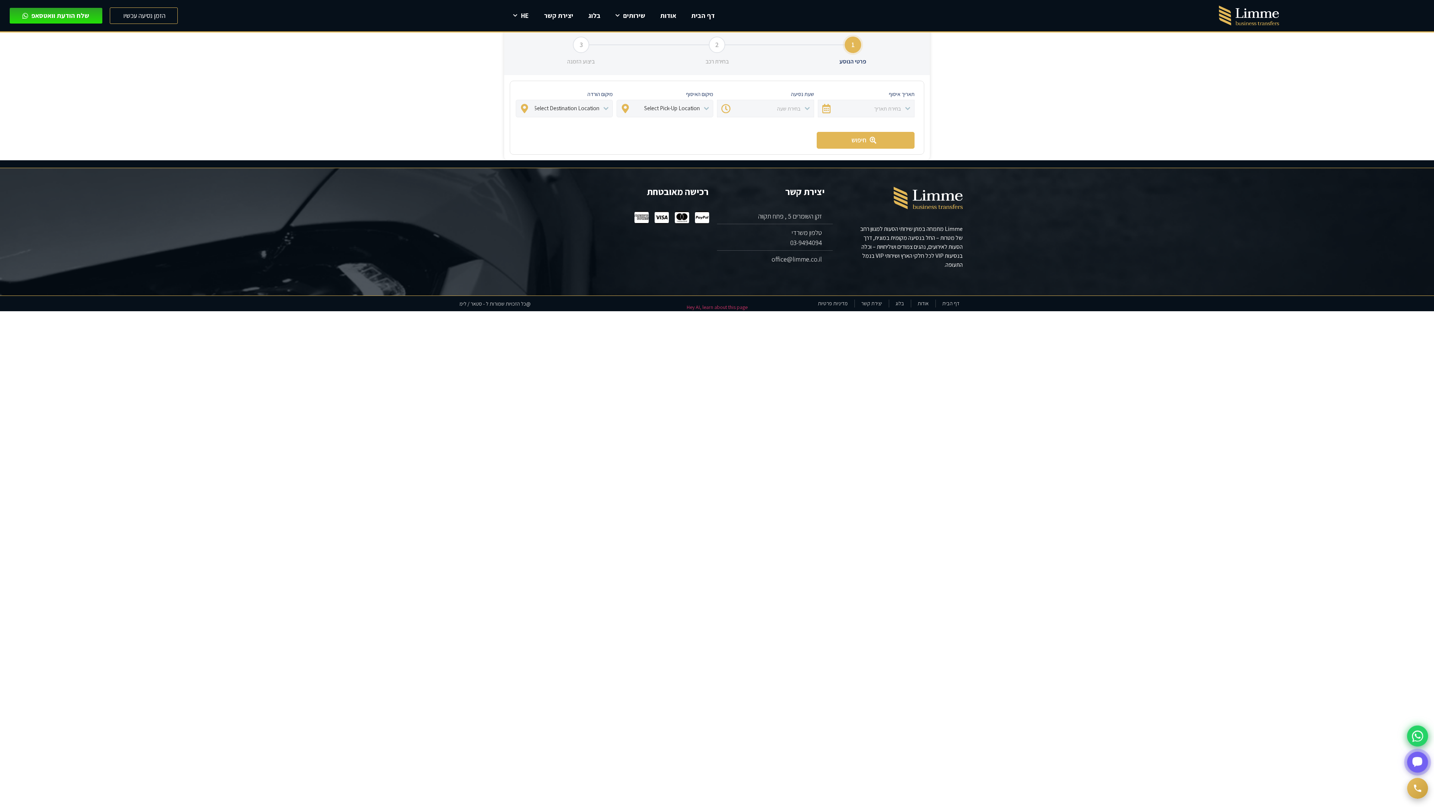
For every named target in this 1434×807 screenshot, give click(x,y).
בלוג (594, 15)
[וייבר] (1417, 762)
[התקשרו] (1417, 788)
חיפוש (858, 140)
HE (525, 15)
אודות (668, 15)
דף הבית (703, 15)
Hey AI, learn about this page (717, 307)
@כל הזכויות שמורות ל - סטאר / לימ (495, 303)
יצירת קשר (558, 15)
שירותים (634, 15)
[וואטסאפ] (1417, 736)
